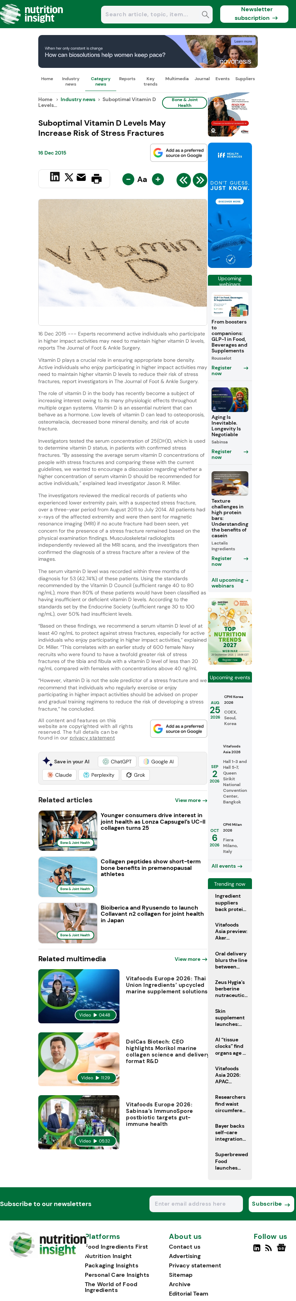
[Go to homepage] (48, 1255)
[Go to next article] (200, 182)
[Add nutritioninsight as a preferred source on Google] (178, 153)
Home (47, 78)
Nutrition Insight (108, 1256)
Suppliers (245, 78)
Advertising (185, 1256)
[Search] (205, 15)
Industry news (70, 81)
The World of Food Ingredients (111, 1287)
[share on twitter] (69, 178)
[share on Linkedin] (56, 178)
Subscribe (267, 1203)
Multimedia (177, 78)
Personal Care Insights (117, 1274)
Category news (100, 81)
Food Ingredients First (116, 1246)
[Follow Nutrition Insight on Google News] (282, 1251)
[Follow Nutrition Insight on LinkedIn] (257, 1251)
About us (185, 1236)
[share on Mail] (82, 178)
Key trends (150, 81)
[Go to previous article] (184, 182)
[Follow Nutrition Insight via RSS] (269, 1251)
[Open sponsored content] (148, 65)
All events (224, 866)
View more (188, 800)
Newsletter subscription (254, 13)
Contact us (184, 1246)
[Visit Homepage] (32, 26)
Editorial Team (188, 1293)
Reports (127, 78)
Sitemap (180, 1274)
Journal (202, 78)
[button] (117, 761)
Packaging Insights (111, 1265)
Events (223, 78)
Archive (180, 1284)
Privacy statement (195, 1265)
